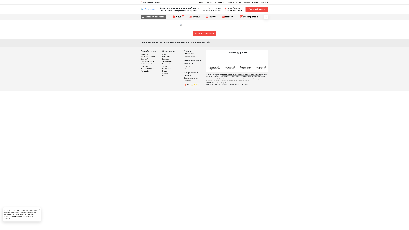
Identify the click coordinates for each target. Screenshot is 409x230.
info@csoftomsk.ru (234, 10)
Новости (229, 17)
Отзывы (255, 2)
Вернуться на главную (205, 33)
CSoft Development (148, 61)
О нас (238, 2)
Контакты (264, 2)
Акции (179, 17)
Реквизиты (166, 57)
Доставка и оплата (226, 2)
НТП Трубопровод (148, 69)
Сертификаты (167, 61)
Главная (201, 2)
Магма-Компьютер (148, 57)
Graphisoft (144, 59)
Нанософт (144, 54)
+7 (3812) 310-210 (233, 8)
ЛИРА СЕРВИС (146, 64)
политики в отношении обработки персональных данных (241, 74)
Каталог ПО (211, 2)
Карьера (246, 2)
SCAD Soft (144, 66)
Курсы (196, 17)
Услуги (212, 17)
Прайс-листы (167, 69)
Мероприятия (250, 17)
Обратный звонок (257, 9)
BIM (163, 76)
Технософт (145, 71)
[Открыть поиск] (266, 17)
